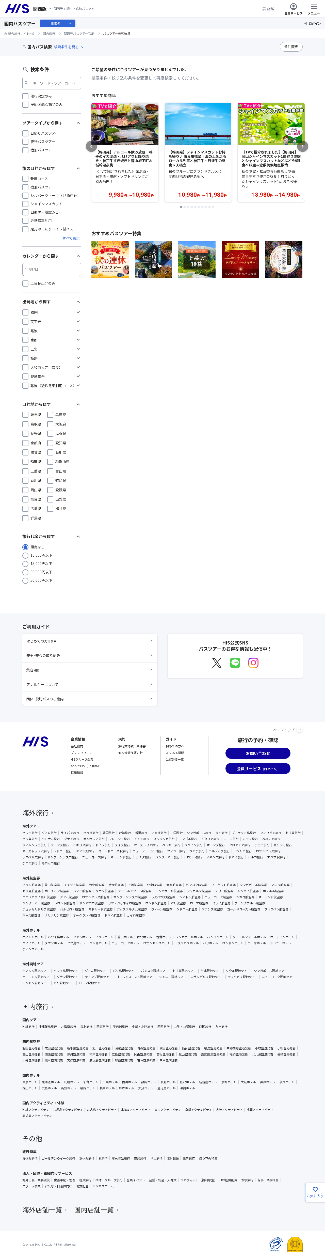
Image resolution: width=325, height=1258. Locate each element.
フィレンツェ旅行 (34, 845)
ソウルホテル (104, 937)
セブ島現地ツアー (184, 971)
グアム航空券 (69, 897)
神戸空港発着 (98, 1054)
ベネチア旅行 (271, 839)
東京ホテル (30, 1082)
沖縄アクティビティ (35, 1110)
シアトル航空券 (190, 897)
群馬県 (35, 518)
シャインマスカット (46, 203)
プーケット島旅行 (244, 833)
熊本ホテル (126, 1088)
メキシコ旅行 (215, 857)
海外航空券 (31, 877)
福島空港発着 (213, 1048)
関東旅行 (102, 1027)
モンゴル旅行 (188, 839)
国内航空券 (31, 1041)
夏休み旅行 (86, 1158)
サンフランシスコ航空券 (130, 897)
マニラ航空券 (280, 885)
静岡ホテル (148, 1082)
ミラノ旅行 (250, 839)
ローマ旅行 (231, 839)
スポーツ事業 (31, 1186)
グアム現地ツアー (97, 971)
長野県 (35, 433)
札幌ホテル (71, 1082)
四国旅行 (205, 1027)
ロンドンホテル (232, 943)
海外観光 (173, 1158)
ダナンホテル (54, 943)
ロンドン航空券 (156, 903)
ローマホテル (257, 943)
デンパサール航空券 (169, 891)
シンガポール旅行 (199, 833)
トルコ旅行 (255, 857)
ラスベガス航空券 (163, 897)
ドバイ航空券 (113, 915)
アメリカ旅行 (243, 851)
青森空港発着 (146, 1048)
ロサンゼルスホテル (157, 943)
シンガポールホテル (189, 937)
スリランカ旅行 (164, 839)
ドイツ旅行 (103, 845)
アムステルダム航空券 (132, 909)
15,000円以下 (41, 563)
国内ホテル (31, 1075)
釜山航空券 (52, 885)
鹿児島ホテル (166, 1088)
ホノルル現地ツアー (36, 971)
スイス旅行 (122, 845)
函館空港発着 (124, 1048)
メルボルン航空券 (56, 915)
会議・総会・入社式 (162, 1180)
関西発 (61, 23)
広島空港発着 (121, 1054)
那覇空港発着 (124, 1060)
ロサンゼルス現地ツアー (207, 977)
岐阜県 (35, 414)
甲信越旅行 (120, 1027)
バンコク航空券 (196, 885)
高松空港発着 (165, 1054)
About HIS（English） (86, 766)
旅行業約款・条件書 (132, 746)
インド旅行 (141, 839)
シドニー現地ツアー (172, 977)
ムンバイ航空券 (248, 891)
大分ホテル (145, 1088)
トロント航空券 (64, 903)
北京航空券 (154, 885)
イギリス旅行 (82, 845)
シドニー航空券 (187, 909)
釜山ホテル (125, 937)
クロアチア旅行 (239, 845)
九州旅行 (221, 1027)
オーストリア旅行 (146, 845)
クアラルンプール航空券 (134, 891)
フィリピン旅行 (270, 833)
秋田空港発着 (168, 1048)
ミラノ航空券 (221, 903)
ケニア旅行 (30, 863)
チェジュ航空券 (74, 885)
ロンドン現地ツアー (36, 983)
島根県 (60, 433)
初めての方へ (175, 746)
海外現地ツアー (34, 963)
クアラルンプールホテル (249, 937)
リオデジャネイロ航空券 (124, 903)
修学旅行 (247, 1180)
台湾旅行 (125, 833)
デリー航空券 (224, 891)
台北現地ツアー (211, 971)
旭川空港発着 (101, 1048)
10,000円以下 (41, 555)
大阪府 (60, 424)
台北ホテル (144, 937)
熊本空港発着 (54, 1060)
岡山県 (35, 489)
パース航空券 (31, 915)
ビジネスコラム (103, 1186)
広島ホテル (49, 1088)
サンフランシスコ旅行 (62, 857)
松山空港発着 (188, 1054)
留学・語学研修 (268, 1180)
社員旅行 (85, 1180)
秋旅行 (103, 1158)
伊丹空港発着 (76, 1054)
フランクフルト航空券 (250, 903)
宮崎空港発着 (76, 1060)
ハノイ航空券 (82, 891)
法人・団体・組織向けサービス (47, 1173)
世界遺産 (189, 1158)
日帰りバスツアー (44, 133)
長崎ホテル (107, 1088)
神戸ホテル (267, 1082)
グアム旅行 (49, 833)
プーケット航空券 (223, 885)
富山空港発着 (31, 1054)
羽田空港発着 (31, 1048)
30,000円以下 (41, 571)
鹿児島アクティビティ (37, 1116)
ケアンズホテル (33, 949)
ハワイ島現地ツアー (67, 971)
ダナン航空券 (104, 891)
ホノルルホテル (33, 937)
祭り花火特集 (208, 1158)
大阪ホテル (248, 1082)
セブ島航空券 (31, 891)
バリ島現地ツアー (125, 971)
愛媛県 (60, 489)
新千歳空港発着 (77, 1048)
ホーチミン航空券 (57, 891)
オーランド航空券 (270, 897)
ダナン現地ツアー (69, 977)
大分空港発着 (31, 1060)
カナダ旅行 (143, 857)
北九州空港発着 (262, 1054)
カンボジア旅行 (94, 839)
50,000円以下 (41, 580)
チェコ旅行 (262, 845)
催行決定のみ (41, 96)
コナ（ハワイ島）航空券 (39, 897)
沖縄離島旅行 (48, 1027)
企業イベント (136, 1180)
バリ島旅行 (30, 839)
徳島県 (60, 480)
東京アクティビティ (167, 1110)
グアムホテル (82, 937)
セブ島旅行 (293, 833)
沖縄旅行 (28, 1027)
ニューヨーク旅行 (94, 857)
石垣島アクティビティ (68, 1110)
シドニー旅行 (63, 851)
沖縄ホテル (187, 1088)
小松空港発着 (286, 1048)
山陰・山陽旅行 (184, 1027)
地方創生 (82, 1186)
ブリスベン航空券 (276, 909)
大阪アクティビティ (229, 1110)
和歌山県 (62, 461)
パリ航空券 (178, 903)
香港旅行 (141, 833)
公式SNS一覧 (175, 759)
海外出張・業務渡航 (36, 1180)
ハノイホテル (31, 943)
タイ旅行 (221, 833)
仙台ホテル (91, 1082)
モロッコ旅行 (51, 863)
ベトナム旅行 (51, 839)
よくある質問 (175, 752)
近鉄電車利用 (41, 220)
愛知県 (60, 442)
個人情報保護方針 (130, 752)
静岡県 (35, 461)
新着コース (39, 178)
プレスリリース (81, 752)
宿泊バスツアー (42, 149)
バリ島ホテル (98, 943)
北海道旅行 (68, 1027)
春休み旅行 (30, 1158)
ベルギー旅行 (171, 845)
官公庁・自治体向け (58, 1186)
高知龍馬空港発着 (213, 1054)
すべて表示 (71, 238)
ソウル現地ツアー (238, 971)
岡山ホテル (30, 1088)
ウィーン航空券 (161, 909)
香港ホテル (163, 937)
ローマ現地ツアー (91, 983)
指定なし (37, 546)
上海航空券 (135, 885)
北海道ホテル (51, 1082)
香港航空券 (116, 885)
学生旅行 (156, 1158)
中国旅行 (177, 833)
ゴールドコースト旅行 (113, 851)
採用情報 (77, 772)
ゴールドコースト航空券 (243, 909)
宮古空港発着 (168, 1060)
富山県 (60, 471)
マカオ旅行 (159, 833)
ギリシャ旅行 (283, 845)
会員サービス (293, 13)
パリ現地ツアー (64, 983)
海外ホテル (31, 930)
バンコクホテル (218, 937)
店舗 (270, 8)
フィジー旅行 (176, 851)
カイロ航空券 (136, 915)
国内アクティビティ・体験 (43, 1102)
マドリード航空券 (100, 909)
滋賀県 (35, 452)
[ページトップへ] (300, 729)
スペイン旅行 (194, 845)
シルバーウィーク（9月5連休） (55, 195)
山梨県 (60, 499)
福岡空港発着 (239, 1054)
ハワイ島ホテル (58, 937)
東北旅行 (86, 1027)
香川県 (35, 480)
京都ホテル (229, 1082)
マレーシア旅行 (119, 839)
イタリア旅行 (210, 839)
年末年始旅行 (121, 1158)
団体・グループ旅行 (109, 1180)
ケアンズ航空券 (212, 909)
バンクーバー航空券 (36, 903)
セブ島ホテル (76, 943)
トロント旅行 (193, 857)
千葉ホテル (110, 1082)
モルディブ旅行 (219, 851)
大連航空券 (174, 885)
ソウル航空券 (31, 885)
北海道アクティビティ (135, 1110)
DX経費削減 (229, 1180)
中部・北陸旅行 (142, 1027)
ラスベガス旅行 (32, 857)
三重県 (35, 471)
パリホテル (210, 943)
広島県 (35, 508)
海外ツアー (31, 825)
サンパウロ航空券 (91, 903)
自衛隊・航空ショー (46, 212)
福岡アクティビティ (260, 1110)
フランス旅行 (60, 845)
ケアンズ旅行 (85, 851)
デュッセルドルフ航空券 (39, 909)
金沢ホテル (187, 1082)
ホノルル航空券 (273, 891)
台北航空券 (96, 885)
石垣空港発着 (146, 1060)
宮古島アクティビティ (102, 1110)
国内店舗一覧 (94, 1209)
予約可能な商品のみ (46, 104)
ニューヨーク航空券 (218, 897)
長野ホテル (168, 1082)
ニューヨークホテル (125, 943)
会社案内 (77, 746)
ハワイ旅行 (30, 833)
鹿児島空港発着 (100, 1060)
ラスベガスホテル (187, 943)
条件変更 (291, 46)
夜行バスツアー (42, 141)
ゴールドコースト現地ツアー (135, 977)
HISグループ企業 (82, 759)
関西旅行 (163, 1027)
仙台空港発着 (191, 1048)
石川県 (60, 452)
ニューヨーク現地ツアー (278, 977)
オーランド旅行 (121, 857)
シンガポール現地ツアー (270, 971)
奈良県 (35, 499)
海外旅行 (35, 812)
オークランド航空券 (86, 915)
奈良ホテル (287, 1082)
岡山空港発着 (143, 1054)
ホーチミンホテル (282, 937)
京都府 (35, 442)
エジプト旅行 (276, 857)
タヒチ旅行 (197, 851)
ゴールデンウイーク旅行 (58, 1158)
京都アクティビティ (198, 1110)
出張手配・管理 (64, 1180)
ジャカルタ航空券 (199, 891)
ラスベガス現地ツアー (243, 977)
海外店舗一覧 (42, 1209)
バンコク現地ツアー (154, 971)
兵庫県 (60, 414)
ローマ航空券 (199, 903)
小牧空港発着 (264, 1048)
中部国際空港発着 (238, 1048)
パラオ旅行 (91, 833)
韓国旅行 (109, 833)
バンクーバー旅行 (167, 857)
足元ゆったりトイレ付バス (51, 228)
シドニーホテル (280, 943)
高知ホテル (68, 1088)
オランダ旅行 (216, 845)
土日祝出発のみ (42, 283)
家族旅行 (140, 1158)
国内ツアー (31, 1019)
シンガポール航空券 (253, 885)
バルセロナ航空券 (72, 909)
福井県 (60, 508)
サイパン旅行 (70, 833)
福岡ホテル (87, 1088)
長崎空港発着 (286, 1054)
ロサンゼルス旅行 (268, 851)
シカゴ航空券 (245, 897)
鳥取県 (35, 424)
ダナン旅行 (71, 839)
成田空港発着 (54, 1048)
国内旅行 (35, 1006)
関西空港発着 (54, 1054)
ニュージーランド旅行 (148, 851)
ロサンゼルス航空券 (95, 897)
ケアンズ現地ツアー (98, 977)
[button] (181, 207)
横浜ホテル (129, 1082)
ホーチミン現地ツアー (37, 977)
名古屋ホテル (208, 1082)
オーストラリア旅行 (36, 851)
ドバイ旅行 (236, 857)
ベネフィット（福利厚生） (199, 1180)
